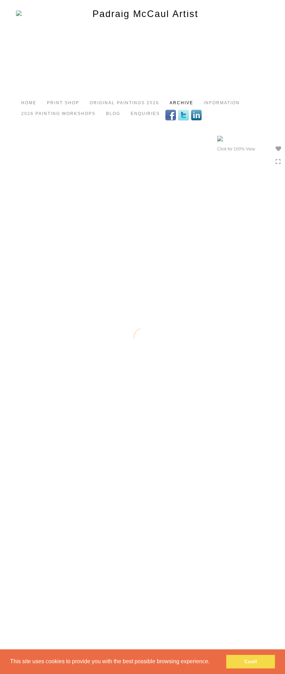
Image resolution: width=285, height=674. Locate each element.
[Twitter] (184, 114)
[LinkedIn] (197, 114)
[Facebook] (171, 114)
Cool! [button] (250, 661)
